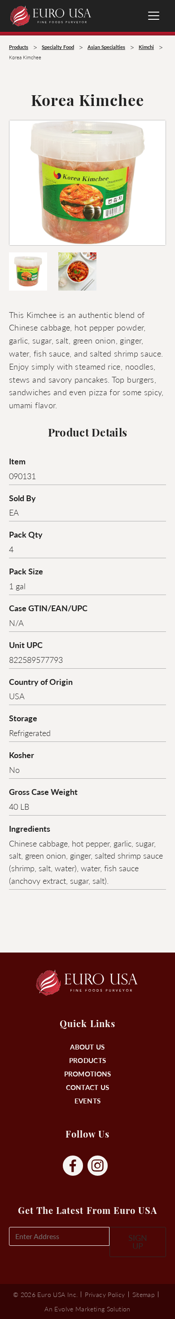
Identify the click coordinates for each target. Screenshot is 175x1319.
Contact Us (87, 1087)
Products (87, 1060)
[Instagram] (98, 1166)
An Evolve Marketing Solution (87, 1308)
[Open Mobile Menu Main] (153, 15)
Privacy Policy (105, 1294)
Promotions (87, 1073)
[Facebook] (73, 1166)
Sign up (137, 1241)
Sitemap (143, 1294)
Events (87, 1100)
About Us (87, 1046)
